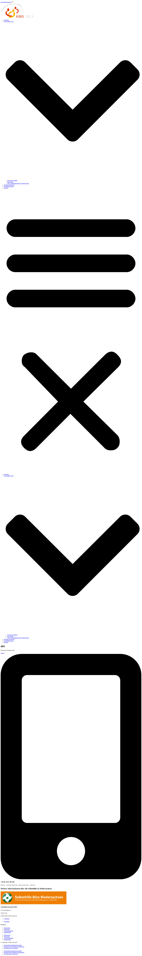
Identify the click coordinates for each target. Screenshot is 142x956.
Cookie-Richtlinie (8, 931)
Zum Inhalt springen (6, 2)
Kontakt (6, 188)
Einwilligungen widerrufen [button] (11, 948)
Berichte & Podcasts (9, 185)
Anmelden (6, 918)
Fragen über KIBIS (12, 180)
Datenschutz (7, 928)
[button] (71, 331)
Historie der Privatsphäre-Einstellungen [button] (14, 946)
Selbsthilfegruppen (9, 186)
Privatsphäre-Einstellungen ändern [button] (13, 945)
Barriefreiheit (7, 932)
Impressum (7, 929)
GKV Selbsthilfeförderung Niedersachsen (18, 183)
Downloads (10, 182)
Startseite (6, 20)
